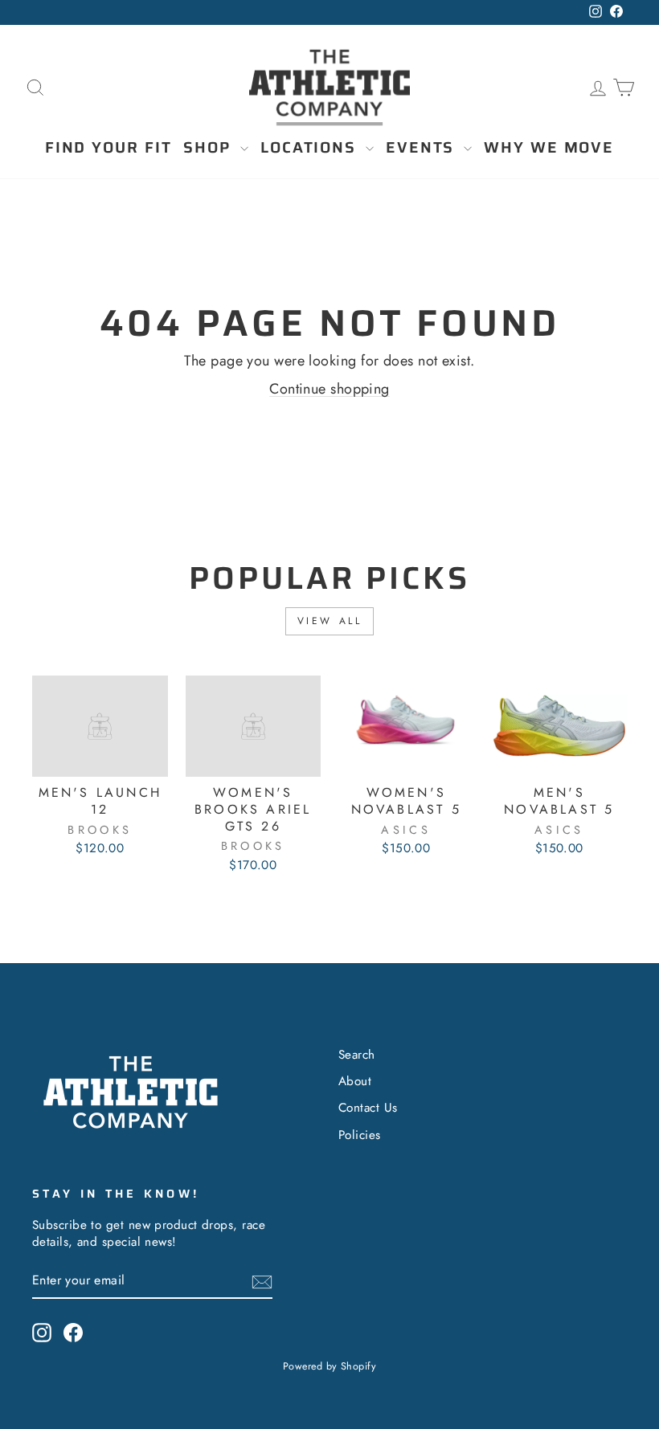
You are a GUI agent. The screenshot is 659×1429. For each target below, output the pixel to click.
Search (356, 1055)
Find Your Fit (108, 147)
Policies (359, 1135)
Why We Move (549, 147)
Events (423, 147)
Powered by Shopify (329, 1366)
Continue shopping (329, 388)
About (354, 1081)
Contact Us (368, 1108)
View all (329, 621)
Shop (209, 147)
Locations (311, 147)
